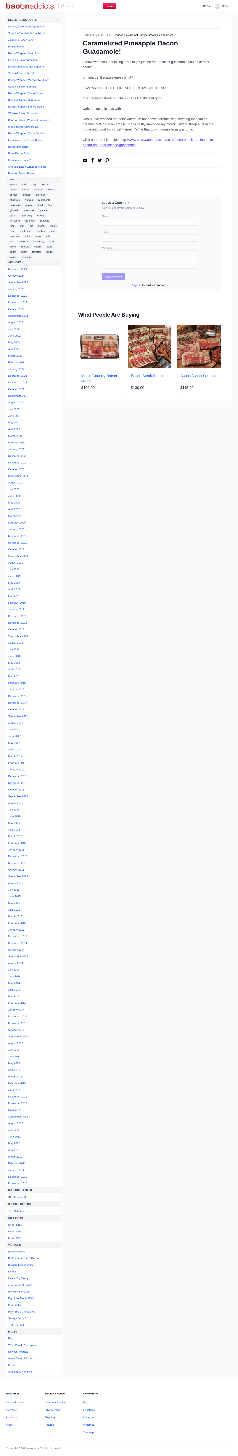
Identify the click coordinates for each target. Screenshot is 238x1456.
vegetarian (27, 257)
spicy (49, 246)
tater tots (36, 252)
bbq (34, 184)
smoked (25, 246)
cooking (29, 205)
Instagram (89, 1417)
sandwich (23, 241)
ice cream (30, 220)
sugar (13, 252)
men (12, 231)
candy (25, 189)
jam (12, 226)
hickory (40, 215)
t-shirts (49, 252)
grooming (27, 215)
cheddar (51, 189)
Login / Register (15, 1402)
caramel (38, 189)
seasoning (39, 241)
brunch (13, 189)
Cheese (143, 34)
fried (40, 205)
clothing (29, 200)
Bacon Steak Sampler (149, 376)
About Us (11, 1417)
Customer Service (55, 1402)
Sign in (136, 285)
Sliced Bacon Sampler (198, 376)
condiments (44, 200)
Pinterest (88, 1424)
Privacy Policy (53, 1409)
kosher (41, 226)
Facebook (89, 1409)
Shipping (50, 1417)
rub (48, 236)
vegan (13, 257)
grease (13, 215)
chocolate (41, 195)
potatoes (14, 236)
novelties (40, 231)
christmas (15, 200)
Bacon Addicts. (31, 1448)
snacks (37, 246)
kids (31, 226)
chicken (26, 195)
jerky (21, 226)
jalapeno (44, 220)
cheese (13, 195)
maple (53, 226)
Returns (49, 1424)
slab (51, 241)
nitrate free (25, 231)
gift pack (14, 210)
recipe (27, 236)
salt (12, 241)
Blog (86, 1402)
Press (9, 1424)
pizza (52, 231)
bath (24, 184)
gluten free (29, 210)
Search (110, 5)
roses (38, 236)
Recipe (161, 34)
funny (51, 205)
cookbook (15, 205)
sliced (13, 246)
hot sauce (15, 220)
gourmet (44, 210)
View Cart (11, 1409)
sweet (24, 252)
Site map (88, 1432)
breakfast (45, 184)
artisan (13, 184)
